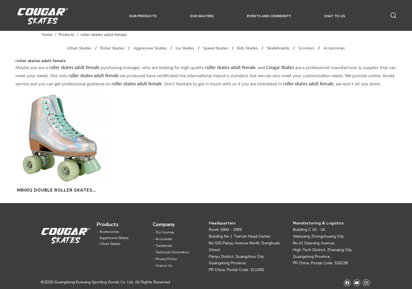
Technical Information (172, 252)
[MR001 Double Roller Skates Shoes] (62, 137)
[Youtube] (356, 282)
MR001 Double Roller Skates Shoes (54, 190)
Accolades (164, 239)
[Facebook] (347, 282)
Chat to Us (164, 265)
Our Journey (165, 232)
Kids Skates (247, 48)
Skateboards (278, 48)
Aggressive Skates (150, 48)
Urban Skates (79, 48)
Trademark (164, 246)
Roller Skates (112, 48)
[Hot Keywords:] (394, 16)
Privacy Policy (166, 259)
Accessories (334, 48)
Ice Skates (185, 48)
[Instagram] (366, 282)
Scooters (306, 48)
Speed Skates (215, 48)
